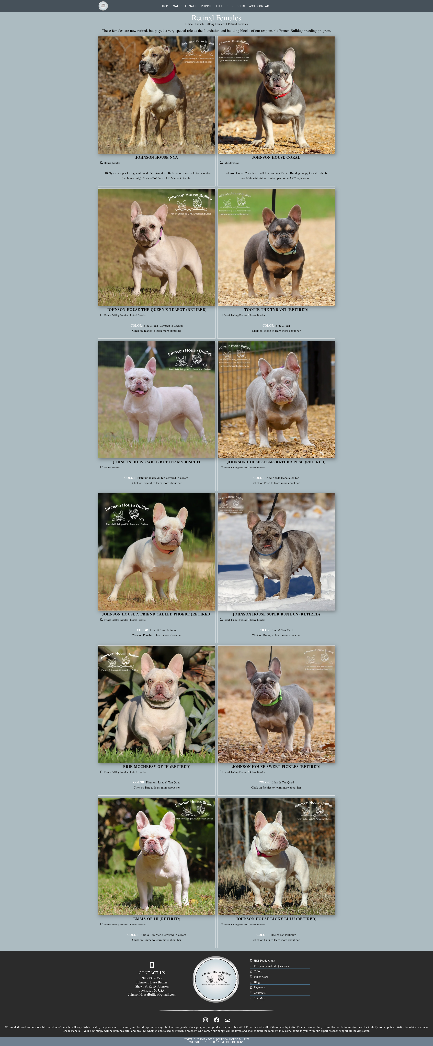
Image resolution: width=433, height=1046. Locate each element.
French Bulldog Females (116, 315)
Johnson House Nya (156, 157)
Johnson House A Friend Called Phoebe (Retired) (157, 614)
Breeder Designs (232, 1042)
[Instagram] (205, 1019)
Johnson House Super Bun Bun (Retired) (276, 614)
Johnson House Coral (276, 157)
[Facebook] (216, 1019)
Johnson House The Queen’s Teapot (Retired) (157, 309)
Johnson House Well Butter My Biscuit (157, 462)
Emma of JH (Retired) (156, 918)
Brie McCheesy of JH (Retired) (156, 766)
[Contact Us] (152, 965)
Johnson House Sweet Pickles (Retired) (276, 766)
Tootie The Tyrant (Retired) (276, 309)
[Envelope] (227, 1019)
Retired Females (238, 24)
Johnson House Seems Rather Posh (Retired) (276, 462)
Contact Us (152, 972)
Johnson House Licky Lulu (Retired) (276, 918)
